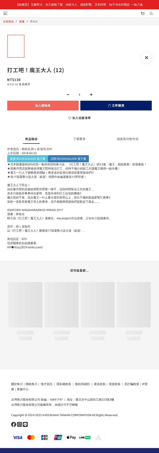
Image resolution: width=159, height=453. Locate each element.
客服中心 (23, 389)
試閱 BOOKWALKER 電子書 (68, 158)
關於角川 (17, 384)
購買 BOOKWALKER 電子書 (27, 158)
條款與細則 (82, 384)
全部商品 (8, 21)
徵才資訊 (46, 384)
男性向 (34, 21)
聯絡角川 (31, 384)
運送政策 (99, 384)
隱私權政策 (64, 384)
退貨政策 (114, 384)
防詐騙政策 (131, 384)
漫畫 (22, 21)
